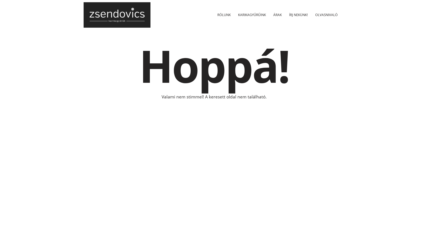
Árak (277, 14)
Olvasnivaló (326, 14)
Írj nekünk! (298, 14)
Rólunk (224, 14)
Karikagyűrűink (252, 14)
